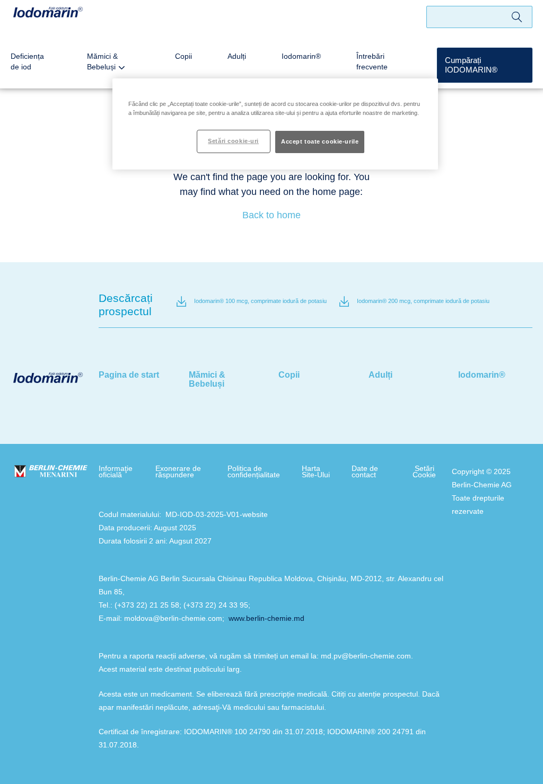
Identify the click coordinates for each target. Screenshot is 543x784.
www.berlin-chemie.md (266, 618)
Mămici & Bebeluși (102, 61)
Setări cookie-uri (233, 141)
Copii (183, 56)
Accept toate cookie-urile (319, 141)
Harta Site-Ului (316, 471)
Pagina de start (129, 374)
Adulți (236, 56)
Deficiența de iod (27, 61)
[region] (275, 124)
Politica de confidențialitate (253, 471)
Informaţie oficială (116, 471)
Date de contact (365, 471)
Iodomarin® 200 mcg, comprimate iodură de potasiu (423, 301)
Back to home (271, 215)
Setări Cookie (424, 471)
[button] (484, 65)
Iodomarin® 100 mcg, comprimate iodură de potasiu (260, 301)
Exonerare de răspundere (178, 471)
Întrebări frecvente (372, 61)
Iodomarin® (301, 56)
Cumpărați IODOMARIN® (471, 65)
